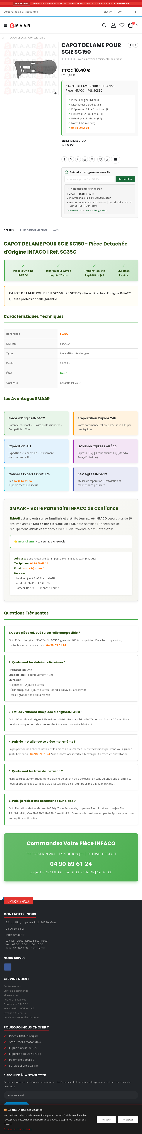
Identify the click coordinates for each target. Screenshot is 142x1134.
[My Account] (113, 25)
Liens (107, 11)
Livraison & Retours (15, 1013)
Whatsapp (85, 159)
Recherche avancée (15, 999)
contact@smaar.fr (34, 568)
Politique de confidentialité (18, 1129)
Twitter (71, 159)
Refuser (106, 1119)
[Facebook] (135, 11)
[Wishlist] (121, 25)
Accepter (128, 1119)
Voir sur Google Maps (96, 210)
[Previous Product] (130, 45)
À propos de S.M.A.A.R (16, 1004)
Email (92, 159)
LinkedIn (78, 159)
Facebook (64, 159)
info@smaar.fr (15, 934)
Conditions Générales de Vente (21, 1017)
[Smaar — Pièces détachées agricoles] (20, 25)
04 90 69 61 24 (80, 128)
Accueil (3, 38)
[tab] (9, 230)
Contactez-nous (13, 986)
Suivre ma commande (16, 990)
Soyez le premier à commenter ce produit (99, 59)
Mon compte (11, 995)
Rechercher (125, 179)
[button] (55, 93)
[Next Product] (135, 45)
